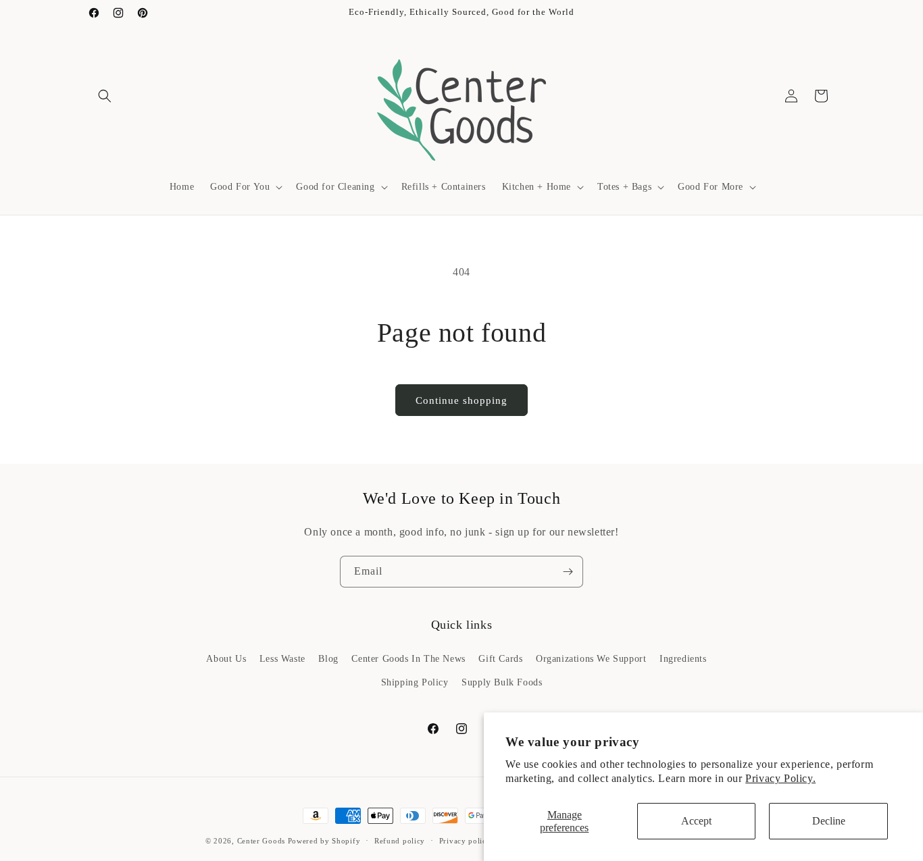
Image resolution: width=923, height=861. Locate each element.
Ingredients (683, 658)
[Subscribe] (567, 572)
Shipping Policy (415, 682)
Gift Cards (500, 658)
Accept (696, 821)
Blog (328, 658)
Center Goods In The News (408, 658)
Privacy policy (465, 840)
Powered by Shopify (324, 841)
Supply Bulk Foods (502, 682)
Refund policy (399, 840)
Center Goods (261, 841)
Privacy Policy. (780, 778)
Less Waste (282, 658)
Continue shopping (461, 400)
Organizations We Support (591, 658)
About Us (226, 658)
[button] (105, 96)
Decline (828, 821)
